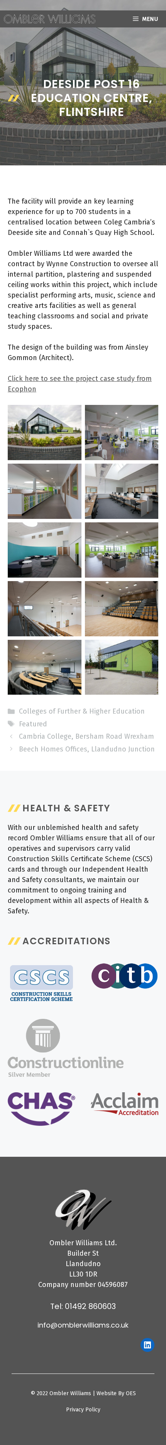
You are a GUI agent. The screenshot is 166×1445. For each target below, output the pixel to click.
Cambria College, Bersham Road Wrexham (86, 736)
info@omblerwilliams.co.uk (83, 1325)
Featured (33, 724)
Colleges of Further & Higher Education (82, 711)
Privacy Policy (83, 1409)
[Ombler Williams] (49, 18)
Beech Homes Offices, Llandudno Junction (87, 749)
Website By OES (116, 1393)
